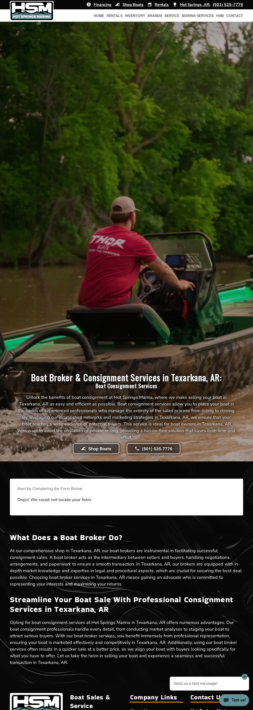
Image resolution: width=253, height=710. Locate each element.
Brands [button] (155, 15)
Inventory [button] (135, 15)
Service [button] (172, 15)
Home (99, 15)
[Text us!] (234, 700)
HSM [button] (220, 15)
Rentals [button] (114, 15)
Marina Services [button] (198, 15)
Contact (234, 15)
